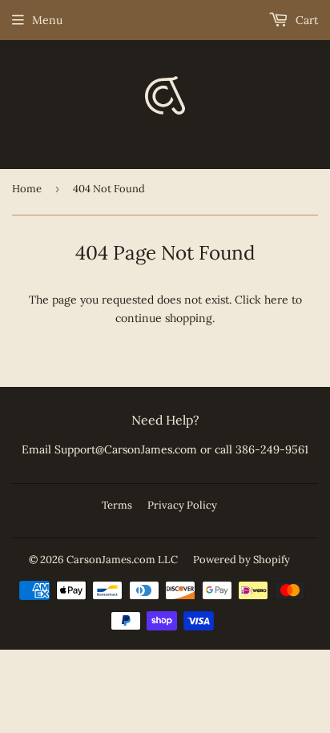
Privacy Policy (182, 505)
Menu (47, 20)
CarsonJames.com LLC (122, 559)
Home (27, 188)
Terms (117, 505)
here (276, 299)
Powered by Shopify (241, 559)
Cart (305, 20)
